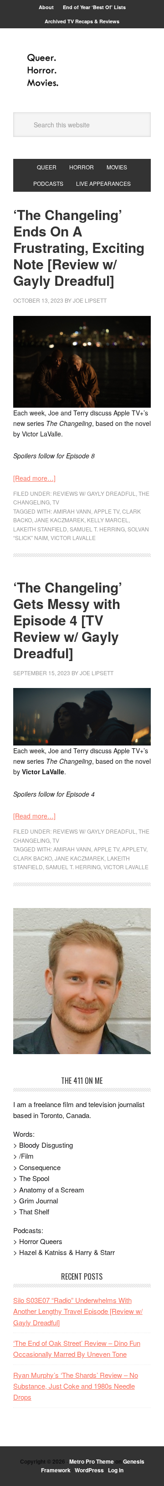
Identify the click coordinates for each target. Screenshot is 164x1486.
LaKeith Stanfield (40, 529)
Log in (115, 1470)
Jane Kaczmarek (59, 520)
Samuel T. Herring (97, 529)
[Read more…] (34, 478)
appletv (134, 849)
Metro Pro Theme (91, 1461)
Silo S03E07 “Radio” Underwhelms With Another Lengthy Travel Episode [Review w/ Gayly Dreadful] (78, 1311)
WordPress (89, 1470)
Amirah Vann (72, 511)
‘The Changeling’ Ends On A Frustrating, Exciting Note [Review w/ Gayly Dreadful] (78, 247)
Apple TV (106, 511)
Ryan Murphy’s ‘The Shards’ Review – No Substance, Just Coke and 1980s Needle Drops (75, 1386)
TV (55, 502)
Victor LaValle (73, 537)
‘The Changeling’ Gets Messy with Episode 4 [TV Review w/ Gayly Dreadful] (67, 619)
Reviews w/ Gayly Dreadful (94, 493)
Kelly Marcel (107, 520)
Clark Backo (32, 858)
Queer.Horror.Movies (82, 70)
